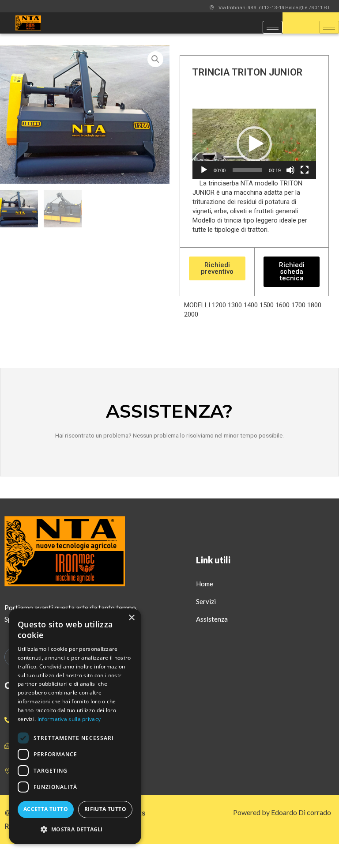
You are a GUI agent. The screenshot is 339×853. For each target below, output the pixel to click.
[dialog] (75, 726)
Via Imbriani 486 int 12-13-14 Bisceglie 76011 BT (274, 7)
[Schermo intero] (304, 170)
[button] (254, 144)
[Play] (204, 170)
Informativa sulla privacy (69, 719)
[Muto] (290, 170)
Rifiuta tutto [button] (105, 809)
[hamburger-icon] (272, 27)
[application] (254, 143)
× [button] (131, 618)
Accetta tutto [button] (45, 809)
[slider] (247, 170)
